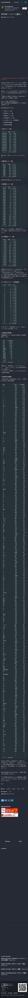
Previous (7, 841)
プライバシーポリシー (4, 991)
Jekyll (16, 995)
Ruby (18, 788)
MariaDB (8, 788)
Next (20, 841)
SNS (10, 791)
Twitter (23, 788)
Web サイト (13, 777)
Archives (16, 2)
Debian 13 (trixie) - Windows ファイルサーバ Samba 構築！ (13, 959)
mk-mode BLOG (5, 2)
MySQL (13, 788)
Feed (16, 993)
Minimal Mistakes (21, 995)
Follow (24, 8)
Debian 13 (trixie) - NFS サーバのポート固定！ (13, 964)
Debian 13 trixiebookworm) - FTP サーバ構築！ (14, 973)
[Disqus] (14, 867)
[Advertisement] (14, 33)
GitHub (10, 993)
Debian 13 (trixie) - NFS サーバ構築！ (11, 969)
